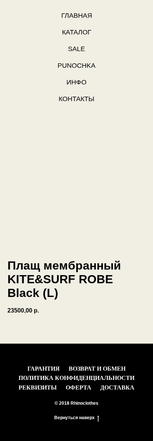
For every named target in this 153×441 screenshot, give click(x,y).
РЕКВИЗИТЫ (38, 387)
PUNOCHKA (76, 65)
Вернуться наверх (74, 417)
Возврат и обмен (97, 368)
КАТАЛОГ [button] (76, 32)
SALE (76, 49)
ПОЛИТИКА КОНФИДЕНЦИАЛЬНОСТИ (76, 378)
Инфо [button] (76, 82)
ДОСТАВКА (117, 387)
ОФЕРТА (78, 387)
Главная (76, 15)
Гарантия (43, 368)
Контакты (76, 99)
